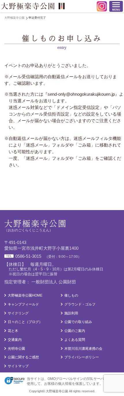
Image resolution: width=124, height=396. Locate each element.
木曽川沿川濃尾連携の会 (83, 349)
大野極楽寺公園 (33, 6)
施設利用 (71, 313)
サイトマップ (18, 366)
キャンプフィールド (23, 304)
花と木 (13, 331)
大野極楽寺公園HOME (25, 295)
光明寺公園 (16, 349)
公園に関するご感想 (23, 357)
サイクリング (18, 313)
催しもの (71, 295)
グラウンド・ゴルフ (79, 304)
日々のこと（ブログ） (25, 322)
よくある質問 (74, 340)
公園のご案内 (74, 331)
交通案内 (15, 340)
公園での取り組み (78, 322)
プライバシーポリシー (81, 357)
